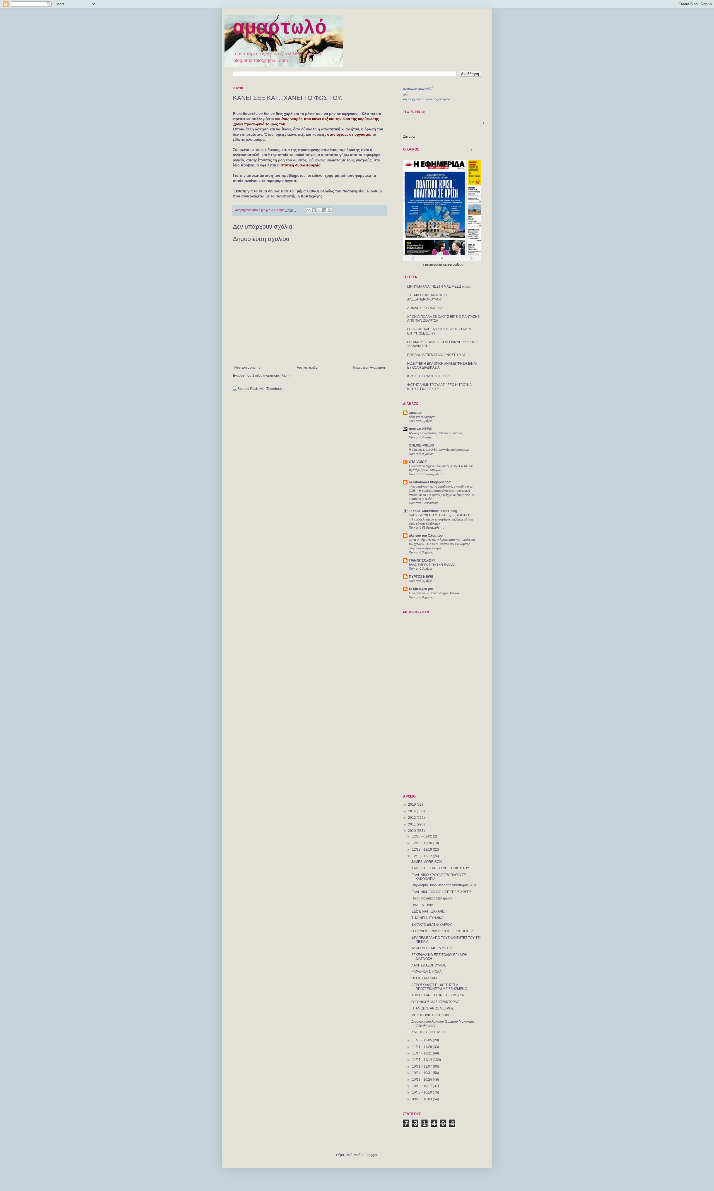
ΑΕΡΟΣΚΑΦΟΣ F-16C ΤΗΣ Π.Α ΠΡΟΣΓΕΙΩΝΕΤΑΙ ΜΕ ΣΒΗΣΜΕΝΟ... (440, 987)
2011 (412, 824)
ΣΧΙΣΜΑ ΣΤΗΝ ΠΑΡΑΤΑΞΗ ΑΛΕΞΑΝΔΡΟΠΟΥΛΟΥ (427, 297)
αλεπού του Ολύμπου (426, 536)
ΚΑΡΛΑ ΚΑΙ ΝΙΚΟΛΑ (426, 972)
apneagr (415, 413)
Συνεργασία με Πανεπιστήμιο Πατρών (434, 593)
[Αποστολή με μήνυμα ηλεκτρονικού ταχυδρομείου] (308, 210)
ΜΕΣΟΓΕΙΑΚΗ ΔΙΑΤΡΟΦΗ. (431, 1015)
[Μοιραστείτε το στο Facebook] (324, 210)
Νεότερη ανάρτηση (248, 367)
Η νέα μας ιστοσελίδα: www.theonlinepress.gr (439, 449)
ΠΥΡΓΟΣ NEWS (421, 577)
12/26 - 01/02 (422, 836)
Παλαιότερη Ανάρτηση (368, 367)
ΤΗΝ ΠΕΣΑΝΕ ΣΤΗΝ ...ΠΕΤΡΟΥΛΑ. (438, 995)
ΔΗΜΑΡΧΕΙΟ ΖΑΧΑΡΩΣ (425, 308)
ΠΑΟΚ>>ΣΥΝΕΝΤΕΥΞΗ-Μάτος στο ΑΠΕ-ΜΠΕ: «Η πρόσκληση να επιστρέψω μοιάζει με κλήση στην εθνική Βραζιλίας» (441, 519)
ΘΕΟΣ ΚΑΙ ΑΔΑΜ (424, 978)
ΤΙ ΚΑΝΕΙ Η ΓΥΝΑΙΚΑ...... (429, 918)
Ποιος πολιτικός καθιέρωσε (431, 898)
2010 (412, 831)
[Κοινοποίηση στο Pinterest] (329, 210)
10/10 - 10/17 (422, 1086)
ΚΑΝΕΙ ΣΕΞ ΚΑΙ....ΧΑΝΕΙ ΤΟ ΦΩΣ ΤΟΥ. (440, 868)
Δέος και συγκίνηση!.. (423, 417)
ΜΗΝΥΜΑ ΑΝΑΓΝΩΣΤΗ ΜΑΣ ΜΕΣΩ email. (439, 286)
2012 (412, 818)
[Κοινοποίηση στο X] (319, 210)
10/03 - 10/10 (422, 1092)
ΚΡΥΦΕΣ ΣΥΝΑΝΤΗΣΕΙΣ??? (428, 376)
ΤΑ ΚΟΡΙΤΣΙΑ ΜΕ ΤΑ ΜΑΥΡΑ (432, 948)
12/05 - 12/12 (422, 856)
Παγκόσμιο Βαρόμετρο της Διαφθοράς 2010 (444, 885)
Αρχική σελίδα (307, 367)
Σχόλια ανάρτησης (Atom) (271, 376)
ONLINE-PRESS (421, 445)
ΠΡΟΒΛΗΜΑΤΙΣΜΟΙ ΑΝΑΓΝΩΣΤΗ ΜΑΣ (436, 355)
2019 (412, 804)
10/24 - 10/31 (422, 1073)
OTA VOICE (418, 462)
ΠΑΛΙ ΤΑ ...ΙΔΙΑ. (422, 905)
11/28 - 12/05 (422, 1040)
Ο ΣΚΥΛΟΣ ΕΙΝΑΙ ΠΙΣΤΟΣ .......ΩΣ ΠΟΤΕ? (442, 931)
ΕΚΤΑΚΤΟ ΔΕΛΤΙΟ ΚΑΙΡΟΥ (431, 925)
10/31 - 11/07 (422, 1066)
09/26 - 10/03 (422, 1099)
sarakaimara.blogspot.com (430, 482)
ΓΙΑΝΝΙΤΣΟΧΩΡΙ (422, 560)
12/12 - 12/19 (422, 849)
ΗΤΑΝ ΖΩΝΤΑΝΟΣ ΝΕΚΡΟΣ (432, 1008)
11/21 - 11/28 (422, 1047)
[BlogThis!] (314, 210)
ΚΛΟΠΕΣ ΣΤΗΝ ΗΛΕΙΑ (428, 1032)
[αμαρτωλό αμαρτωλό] (405, 94)
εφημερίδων (455, 264)
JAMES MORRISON (426, 862)
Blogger (371, 1155)
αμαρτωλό (280, 28)
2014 (412, 811)
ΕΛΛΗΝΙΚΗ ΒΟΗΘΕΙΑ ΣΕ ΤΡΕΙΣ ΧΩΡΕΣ (441, 892)
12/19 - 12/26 (422, 843)
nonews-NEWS (420, 429)
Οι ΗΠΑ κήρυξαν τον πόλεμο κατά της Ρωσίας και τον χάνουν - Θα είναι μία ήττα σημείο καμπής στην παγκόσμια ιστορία (442, 544)
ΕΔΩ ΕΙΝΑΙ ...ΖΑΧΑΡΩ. (428, 911)
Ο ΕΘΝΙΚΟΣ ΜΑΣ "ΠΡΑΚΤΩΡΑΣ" (435, 1002)
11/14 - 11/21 (422, 1053)
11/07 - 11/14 (422, 1060)
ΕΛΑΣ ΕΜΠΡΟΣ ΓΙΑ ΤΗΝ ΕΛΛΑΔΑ (432, 564)
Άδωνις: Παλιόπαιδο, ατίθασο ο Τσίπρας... (437, 433)
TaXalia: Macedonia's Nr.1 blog (433, 511)
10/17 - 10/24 (422, 1080)
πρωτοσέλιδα (434, 264)
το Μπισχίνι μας (421, 589)
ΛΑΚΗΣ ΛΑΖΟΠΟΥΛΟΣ (428, 965)
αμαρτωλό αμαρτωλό (417, 88)
